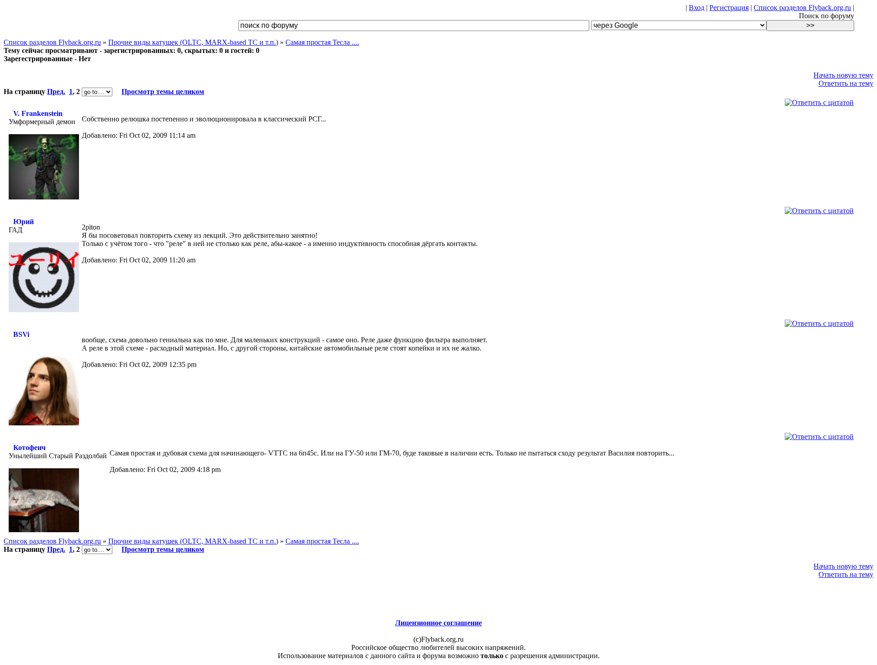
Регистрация (729, 7)
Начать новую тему (843, 75)
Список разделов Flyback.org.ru (802, 7)
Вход (696, 7)
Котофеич (29, 447)
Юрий (23, 221)
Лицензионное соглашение (438, 623)
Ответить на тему (846, 83)
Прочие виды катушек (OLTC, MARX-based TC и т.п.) (193, 42)
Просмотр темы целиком (163, 91)
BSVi (21, 334)
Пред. (56, 91)
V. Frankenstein (38, 113)
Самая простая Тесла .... (322, 42)
